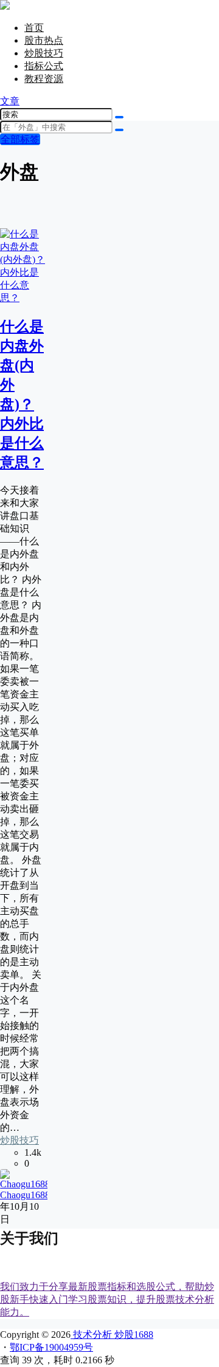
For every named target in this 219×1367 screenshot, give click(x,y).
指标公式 (43, 66)
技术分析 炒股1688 (112, 1334)
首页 (34, 27)
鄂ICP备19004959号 (51, 1347)
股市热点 (43, 40)
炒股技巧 (43, 53)
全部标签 (20, 139)
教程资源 (43, 78)
